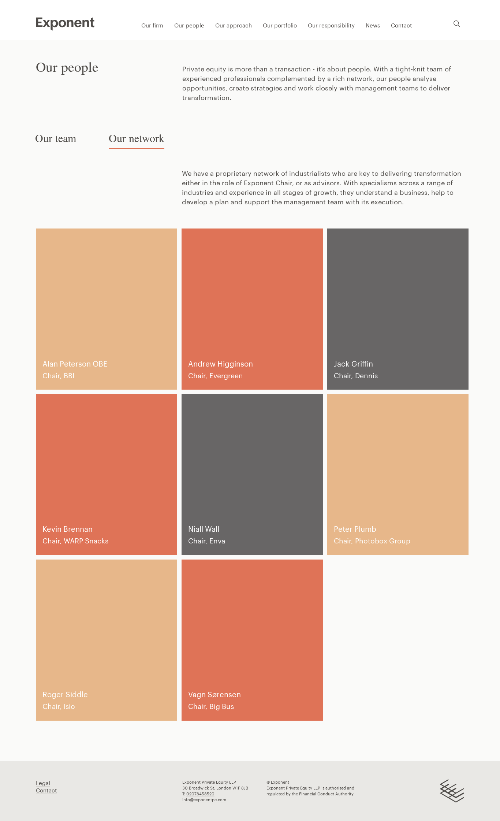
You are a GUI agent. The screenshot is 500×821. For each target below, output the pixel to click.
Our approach (233, 25)
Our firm (152, 25)
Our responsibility (331, 25)
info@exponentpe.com (204, 799)
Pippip (65, 23)
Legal (43, 783)
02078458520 (200, 793)
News (373, 25)
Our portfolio (280, 25)
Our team (55, 137)
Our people (189, 25)
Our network (136, 137)
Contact (401, 25)
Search (456, 23)
